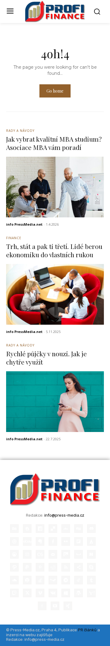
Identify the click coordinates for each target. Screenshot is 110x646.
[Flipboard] (78, 541)
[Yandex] (42, 606)
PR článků (87, 630)
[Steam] (53, 580)
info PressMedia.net (24, 224)
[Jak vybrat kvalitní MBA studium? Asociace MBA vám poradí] (55, 187)
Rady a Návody (20, 130)
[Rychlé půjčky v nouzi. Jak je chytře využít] (55, 401)
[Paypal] (27, 567)
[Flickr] (65, 541)
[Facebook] (53, 541)
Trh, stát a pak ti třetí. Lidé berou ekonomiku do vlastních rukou (54, 250)
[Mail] (53, 554)
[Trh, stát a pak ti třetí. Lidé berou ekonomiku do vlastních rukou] (55, 294)
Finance (13, 237)
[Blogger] (27, 528)
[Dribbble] (14, 541)
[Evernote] (40, 541)
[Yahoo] (91, 593)
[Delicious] (53, 528)
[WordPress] (78, 593)
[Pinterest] (40, 567)
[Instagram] (27, 554)
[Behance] (14, 528)
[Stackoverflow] (40, 580)
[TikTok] (78, 580)
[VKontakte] (53, 593)
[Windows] (65, 593)
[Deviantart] (65, 528)
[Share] (78, 567)
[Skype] (91, 567)
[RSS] (65, 567)
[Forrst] (91, 541)
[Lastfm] (40, 554)
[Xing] (68, 606)
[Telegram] (65, 580)
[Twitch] (14, 593)
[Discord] (91, 528)
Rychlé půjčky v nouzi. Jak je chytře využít (46, 357)
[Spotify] (27, 580)
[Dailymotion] (40, 528)
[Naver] (91, 554)
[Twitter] (27, 593)
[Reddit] (53, 567)
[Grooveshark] (14, 554)
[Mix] (65, 554)
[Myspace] (78, 554)
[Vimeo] (40, 593)
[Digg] (78, 528)
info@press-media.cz (64, 515)
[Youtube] (55, 606)
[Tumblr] (91, 580)
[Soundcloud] (14, 580)
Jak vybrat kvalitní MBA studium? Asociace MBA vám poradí (54, 143)
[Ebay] (27, 541)
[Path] (14, 567)
